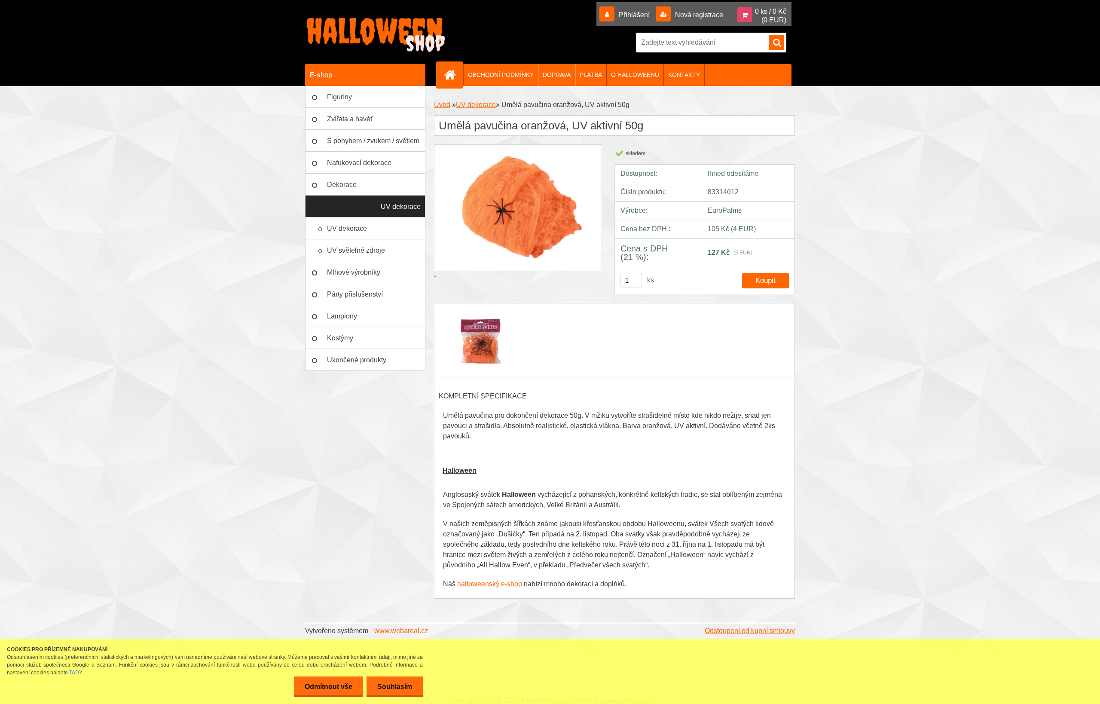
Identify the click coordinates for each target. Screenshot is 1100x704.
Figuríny (339, 97)
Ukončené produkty (356, 360)
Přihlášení (634, 14)
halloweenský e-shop (489, 584)
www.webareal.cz (401, 630)
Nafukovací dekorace (359, 162)
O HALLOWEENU (635, 74)
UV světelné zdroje (356, 250)
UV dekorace (401, 206)
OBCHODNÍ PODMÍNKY (501, 74)
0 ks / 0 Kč (770, 11)
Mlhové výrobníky (353, 272)
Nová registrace (698, 14)
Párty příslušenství (355, 294)
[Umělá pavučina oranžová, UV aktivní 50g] (480, 311)
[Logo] (376, 34)
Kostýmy (340, 338)
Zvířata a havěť (350, 118)
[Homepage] (453, 75)
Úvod (442, 104)
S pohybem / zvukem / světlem (373, 140)
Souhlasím (394, 686)
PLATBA (591, 74)
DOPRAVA (557, 74)
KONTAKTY (684, 74)
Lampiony (342, 316)
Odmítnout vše (328, 686)
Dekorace (342, 184)
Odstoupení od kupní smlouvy (750, 630)
